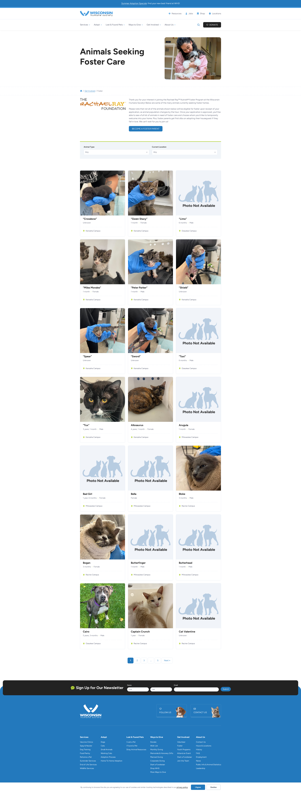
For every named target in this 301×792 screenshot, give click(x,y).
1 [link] (130, 660)
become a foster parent (145, 128)
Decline (213, 787)
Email (176, 685)
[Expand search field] (198, 25)
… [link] (151, 660)
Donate (213, 25)
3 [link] (144, 660)
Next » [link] (167, 660)
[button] (116, 152)
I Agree (198, 787)
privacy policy (182, 787)
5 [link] (157, 660)
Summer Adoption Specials (134, 3)
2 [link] (137, 660)
